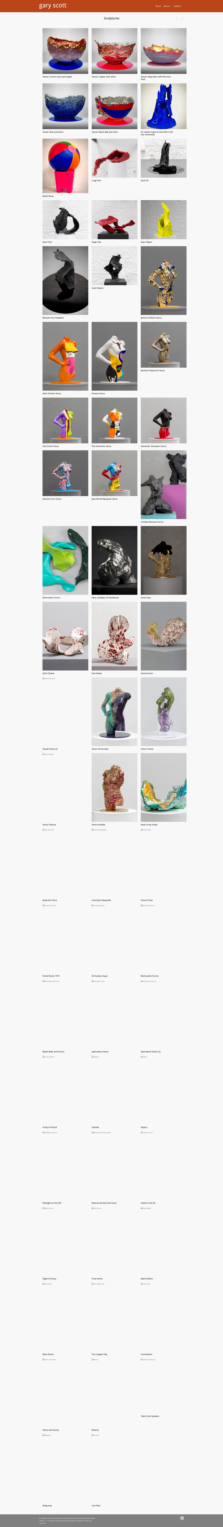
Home (158, 6)
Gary (46, 1521)
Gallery (177, 6)
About (166, 6)
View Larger (65, 49)
